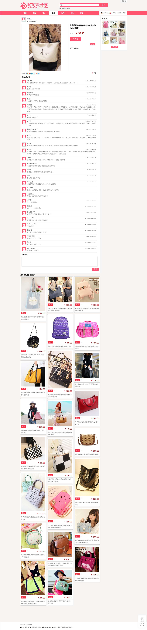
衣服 (34, 13)
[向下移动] (141, 625)
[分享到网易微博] (37, 73)
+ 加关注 (114, 47)
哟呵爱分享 (38, 627)
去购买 (75, 39)
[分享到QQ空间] (27, 73)
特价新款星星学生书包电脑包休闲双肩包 (59, 346)
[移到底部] (143, 625)
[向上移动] (141, 623)
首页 (25, 13)
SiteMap (70, 627)
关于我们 (23, 624)
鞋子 (44, 13)
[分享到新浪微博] (29, 73)
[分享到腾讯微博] (32, 73)
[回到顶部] (143, 623)
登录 (119, 13)
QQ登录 (105, 13)
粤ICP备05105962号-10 (61, 627)
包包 (53, 13)
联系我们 (29, 624)
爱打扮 (124, 1)
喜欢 (92, 44)
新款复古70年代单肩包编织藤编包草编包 (86, 454)
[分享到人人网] (34, 73)
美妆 (72, 13)
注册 (124, 13)
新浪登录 (114, 13)
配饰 (62, 13)
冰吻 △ (29, 19)
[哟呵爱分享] (34, 5)
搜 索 (103, 5)
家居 (81, 13)
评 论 (95, 269)
